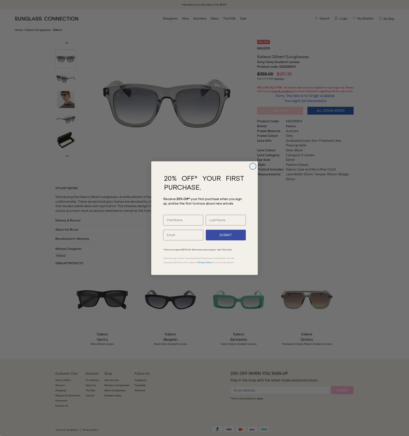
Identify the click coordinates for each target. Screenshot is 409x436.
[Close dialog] (253, 166)
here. (229, 249)
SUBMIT (225, 235)
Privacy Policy (204, 262)
